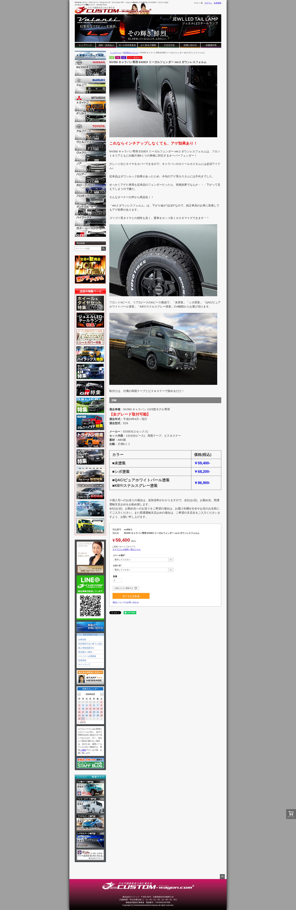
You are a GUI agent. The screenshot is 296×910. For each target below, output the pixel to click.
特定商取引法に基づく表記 (90, 644)
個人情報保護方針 (86, 648)
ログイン (208, 3)
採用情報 (82, 660)
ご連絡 (83, 750)
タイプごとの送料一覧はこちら (127, 549)
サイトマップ (84, 664)
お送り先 (117, 565)
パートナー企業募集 (87, 656)
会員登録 (217, 3)
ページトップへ (222, 876)
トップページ (115, 53)
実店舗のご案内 (85, 652)
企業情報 (82, 639)
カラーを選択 (119, 555)
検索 (103, 249)
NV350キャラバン (130, 53)
